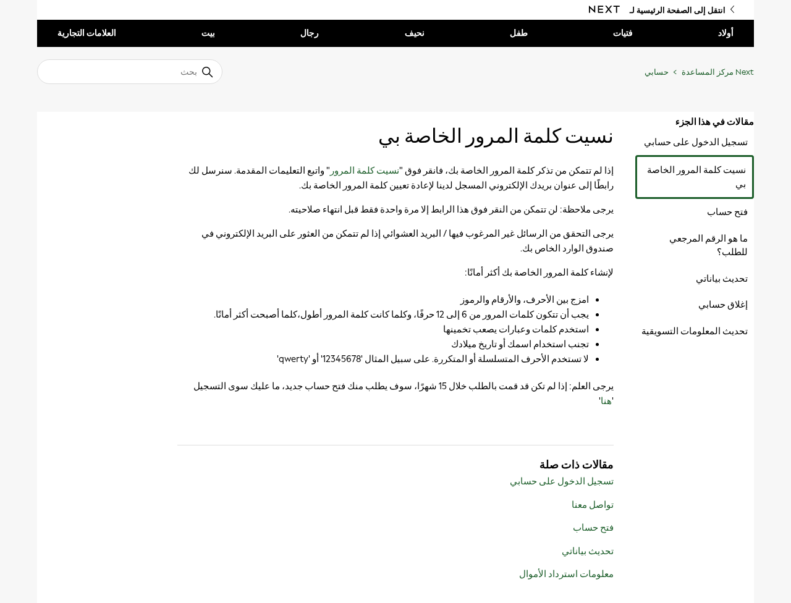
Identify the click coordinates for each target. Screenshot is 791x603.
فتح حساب (727, 211)
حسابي (657, 72)
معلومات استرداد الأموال (566, 574)
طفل (519, 33)
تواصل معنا (593, 504)
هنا (606, 401)
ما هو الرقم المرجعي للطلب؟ (708, 245)
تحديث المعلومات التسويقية (694, 331)
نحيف (415, 33)
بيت (208, 33)
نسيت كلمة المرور (364, 170)
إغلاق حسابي (723, 304)
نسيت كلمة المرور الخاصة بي (696, 177)
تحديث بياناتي (722, 278)
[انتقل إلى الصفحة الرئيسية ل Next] (604, 9)
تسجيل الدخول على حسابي (696, 142)
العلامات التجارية (86, 33)
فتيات (623, 33)
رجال (309, 33)
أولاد (726, 33)
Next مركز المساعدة (718, 72)
